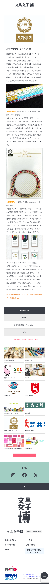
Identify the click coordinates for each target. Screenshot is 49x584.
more (24, 455)
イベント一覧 (10, 545)
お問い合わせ (30, 545)
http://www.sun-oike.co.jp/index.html (24, 339)
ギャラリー (29, 540)
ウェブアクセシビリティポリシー (33, 576)
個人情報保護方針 (28, 574)
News (7, 549)
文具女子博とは (10, 540)
